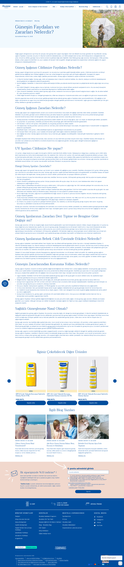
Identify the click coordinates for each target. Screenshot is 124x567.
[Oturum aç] (115, 6)
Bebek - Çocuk (18, 6)
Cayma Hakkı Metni (52, 562)
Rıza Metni (59, 558)
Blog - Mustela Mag (45, 525)
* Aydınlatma (71, 487)
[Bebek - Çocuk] (25, 7)
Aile (54, 6)
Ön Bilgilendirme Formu (48, 558)
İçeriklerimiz (67, 516)
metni (76, 487)
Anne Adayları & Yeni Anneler (38, 6)
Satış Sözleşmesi (20, 522)
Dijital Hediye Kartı (45, 533)
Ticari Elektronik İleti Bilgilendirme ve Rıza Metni (80, 483)
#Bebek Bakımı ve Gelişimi (24, 440)
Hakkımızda (96, 6)
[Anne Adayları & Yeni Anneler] (49, 7)
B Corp (65, 519)
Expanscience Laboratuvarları (72, 528)
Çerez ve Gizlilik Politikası (33, 558)
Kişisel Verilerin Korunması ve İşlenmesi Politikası (30, 560)
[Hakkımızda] (102, 7)
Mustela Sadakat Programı (47, 516)
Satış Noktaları (44, 530)
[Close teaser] (9, 279)
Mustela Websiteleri (69, 525)
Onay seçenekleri (19, 558)
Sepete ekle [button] (31, 403)
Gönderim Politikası (21, 535)
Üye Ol (88, 491)
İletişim (17, 516)
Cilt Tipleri (42, 528)
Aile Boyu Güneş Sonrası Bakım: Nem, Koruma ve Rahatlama (60, 444)
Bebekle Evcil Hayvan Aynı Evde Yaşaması (90, 444)
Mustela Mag (83, 6)
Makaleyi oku (18, 455)
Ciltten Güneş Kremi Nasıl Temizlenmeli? (24, 444)
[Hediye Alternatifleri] (75, 7)
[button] (107, 6)
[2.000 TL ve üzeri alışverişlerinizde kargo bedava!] (62, 2)
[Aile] (57, 7)
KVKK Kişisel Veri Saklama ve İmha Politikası (44, 564)
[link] (31, 381)
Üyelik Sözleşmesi (21, 525)
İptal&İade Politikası (21, 533)
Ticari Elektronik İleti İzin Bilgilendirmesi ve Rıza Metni (31, 562)
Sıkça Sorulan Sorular (22, 519)
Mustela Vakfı (67, 522)
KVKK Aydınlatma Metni (51, 560)
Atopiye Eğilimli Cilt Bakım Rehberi (50, 522)
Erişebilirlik (18, 538)
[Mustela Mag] (89, 7)
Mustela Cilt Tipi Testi (46, 519)
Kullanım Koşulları (63, 560)
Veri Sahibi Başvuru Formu (24, 564)
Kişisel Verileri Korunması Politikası (23, 529)
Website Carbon (31, 547)
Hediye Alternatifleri (67, 6)
